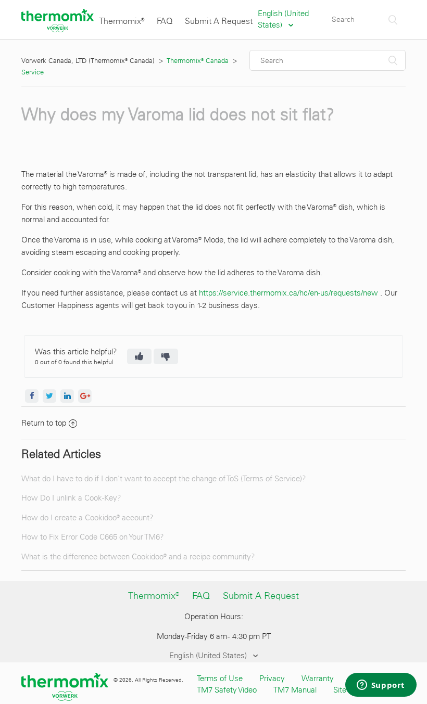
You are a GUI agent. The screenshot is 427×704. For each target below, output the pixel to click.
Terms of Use (220, 678)
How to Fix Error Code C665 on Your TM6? (92, 537)
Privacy (272, 678)
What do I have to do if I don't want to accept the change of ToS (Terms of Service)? (163, 478)
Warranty (318, 678)
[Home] (57, 29)
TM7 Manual (295, 690)
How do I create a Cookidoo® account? (87, 517)
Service (32, 72)
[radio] (139, 356)
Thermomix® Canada (198, 61)
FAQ (164, 21)
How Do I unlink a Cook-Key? (71, 498)
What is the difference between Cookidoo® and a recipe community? (138, 556)
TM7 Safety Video (227, 690)
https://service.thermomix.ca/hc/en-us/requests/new (288, 293)
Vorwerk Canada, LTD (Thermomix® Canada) (88, 61)
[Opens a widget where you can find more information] (381, 686)
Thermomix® (121, 21)
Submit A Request (219, 21)
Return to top (43, 423)
